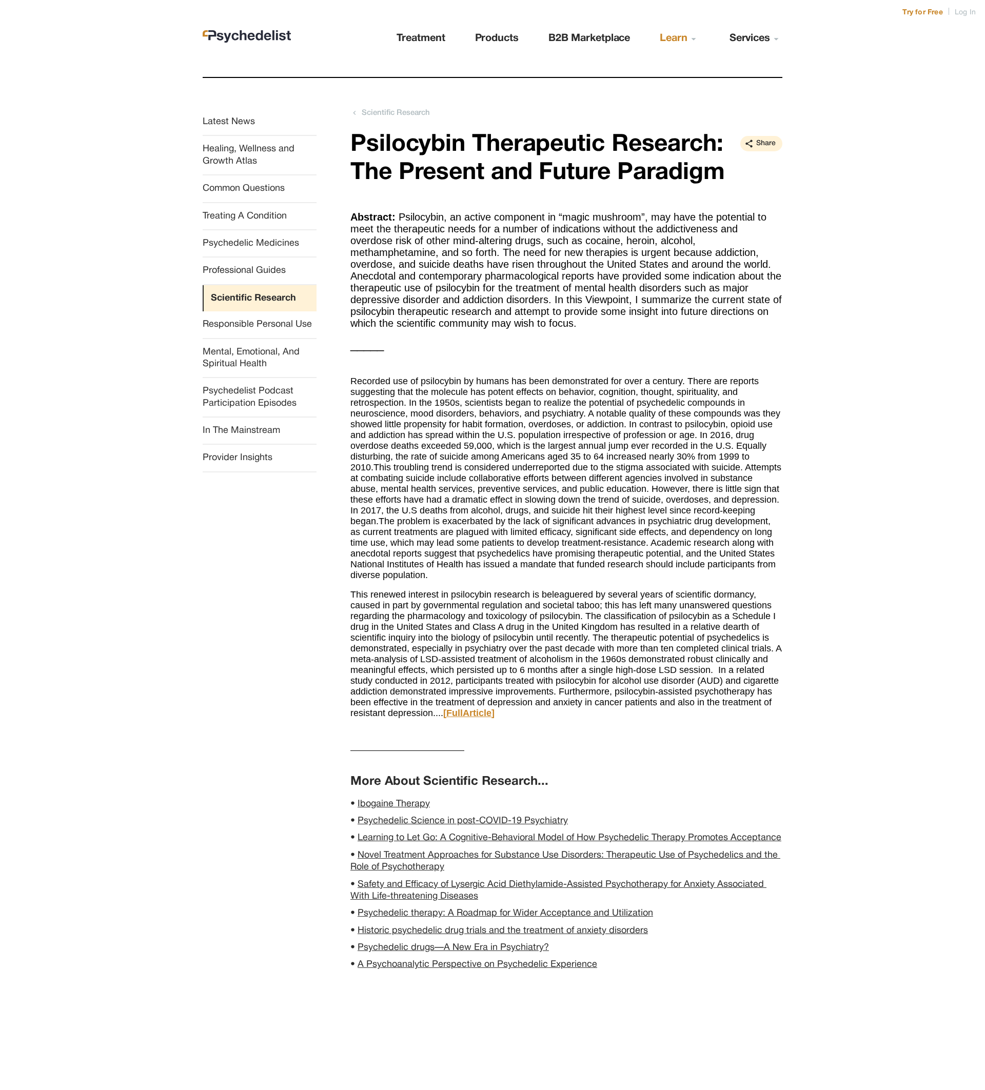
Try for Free (922, 12)
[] (469, 713)
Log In (965, 12)
